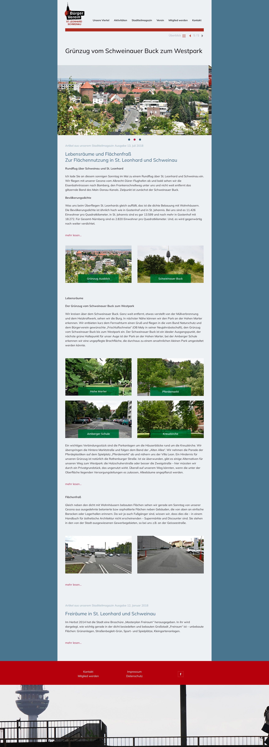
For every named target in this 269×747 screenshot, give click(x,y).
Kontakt (196, 20)
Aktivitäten (120, 20)
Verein (160, 20)
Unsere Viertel (101, 20)
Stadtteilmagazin (142, 20)
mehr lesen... (73, 235)
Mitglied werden (178, 20)
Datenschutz (134, 676)
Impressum (134, 671)
